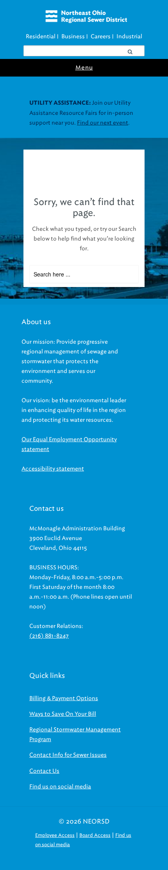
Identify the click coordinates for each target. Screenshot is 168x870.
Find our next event (102, 122)
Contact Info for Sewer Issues (68, 755)
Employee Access (55, 835)
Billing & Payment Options (63, 698)
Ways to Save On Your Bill (62, 714)
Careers (101, 36)
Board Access (95, 835)
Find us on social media (60, 786)
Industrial (129, 36)
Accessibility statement (52, 468)
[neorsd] (86, 21)
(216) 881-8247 (49, 636)
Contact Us (44, 771)
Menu (84, 67)
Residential (40, 36)
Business (73, 36)
